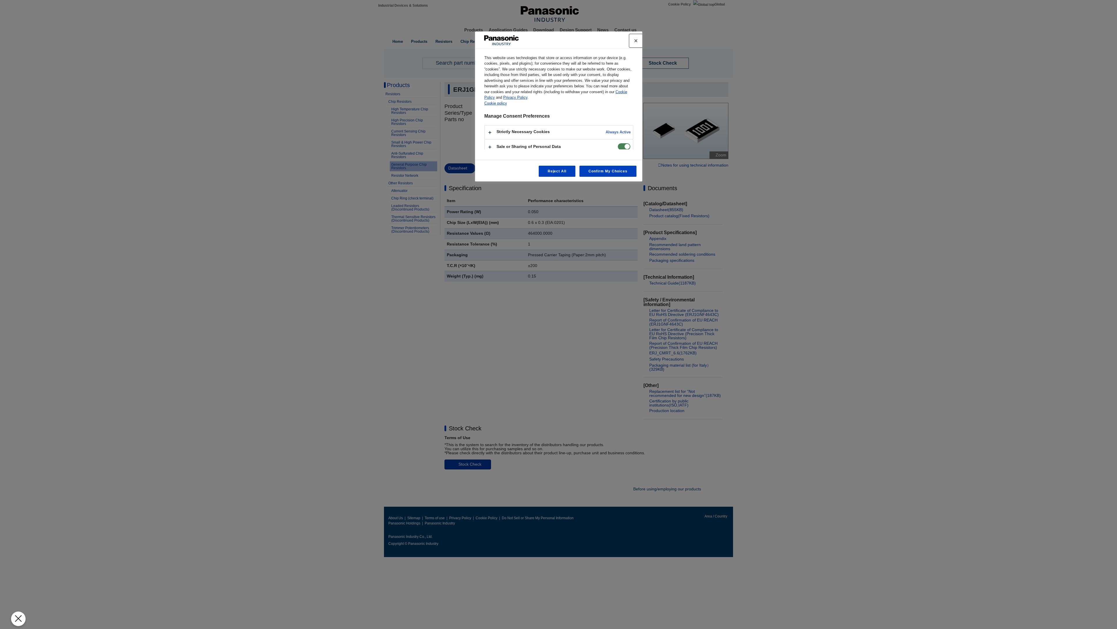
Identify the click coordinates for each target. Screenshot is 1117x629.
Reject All (557, 171)
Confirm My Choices (607, 171)
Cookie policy (495, 103)
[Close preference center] (635, 40)
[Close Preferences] (18, 619)
